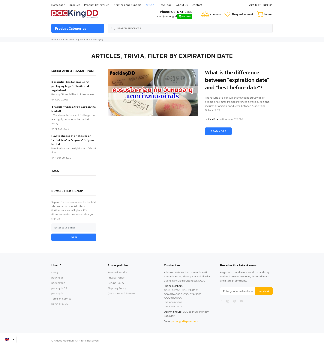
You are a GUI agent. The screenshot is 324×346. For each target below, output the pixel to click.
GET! (74, 237)
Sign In (253, 5)
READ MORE (218, 131)
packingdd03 (59, 288)
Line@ (54, 272)
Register (267, 5)
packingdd (57, 293)
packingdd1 (57, 278)
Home (54, 39)
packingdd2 (58, 283)
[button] (9, 339)
